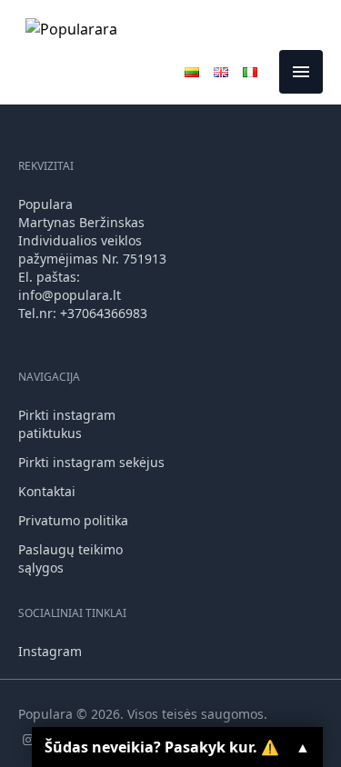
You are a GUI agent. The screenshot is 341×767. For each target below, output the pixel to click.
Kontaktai (46, 491)
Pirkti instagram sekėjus (91, 462)
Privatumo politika (73, 520)
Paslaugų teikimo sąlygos (70, 558)
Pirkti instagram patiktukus (66, 424)
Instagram (50, 651)
